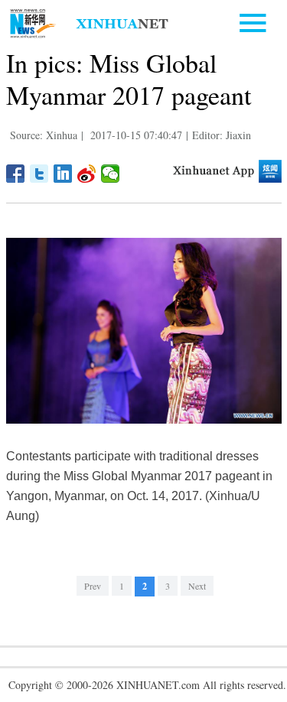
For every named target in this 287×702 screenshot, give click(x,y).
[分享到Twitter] (39, 173)
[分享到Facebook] (15, 173)
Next (197, 586)
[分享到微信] (110, 173)
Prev (92, 586)
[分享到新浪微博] (86, 173)
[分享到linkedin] (63, 173)
